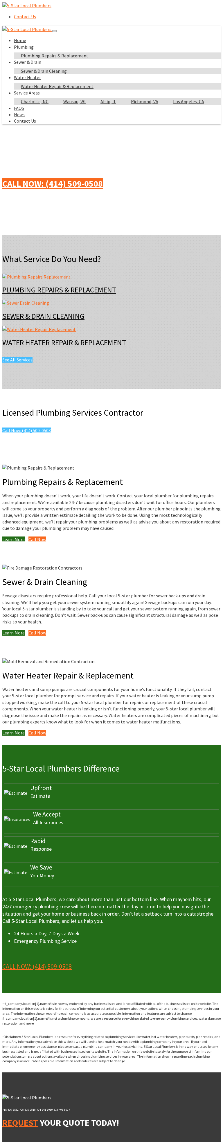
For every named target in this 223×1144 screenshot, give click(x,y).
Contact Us (25, 16)
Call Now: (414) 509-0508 (52, 183)
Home (20, 40)
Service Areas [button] (27, 93)
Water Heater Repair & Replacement (57, 86)
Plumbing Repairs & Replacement (54, 56)
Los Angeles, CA (188, 101)
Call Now (37, 539)
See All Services (17, 360)
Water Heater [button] (27, 77)
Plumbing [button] (24, 47)
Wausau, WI (74, 101)
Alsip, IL (108, 101)
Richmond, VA (144, 101)
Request (20, 1122)
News (19, 114)
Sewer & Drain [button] (27, 62)
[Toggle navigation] (54, 31)
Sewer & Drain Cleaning (44, 71)
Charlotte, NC (34, 101)
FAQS (19, 108)
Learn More (13, 539)
